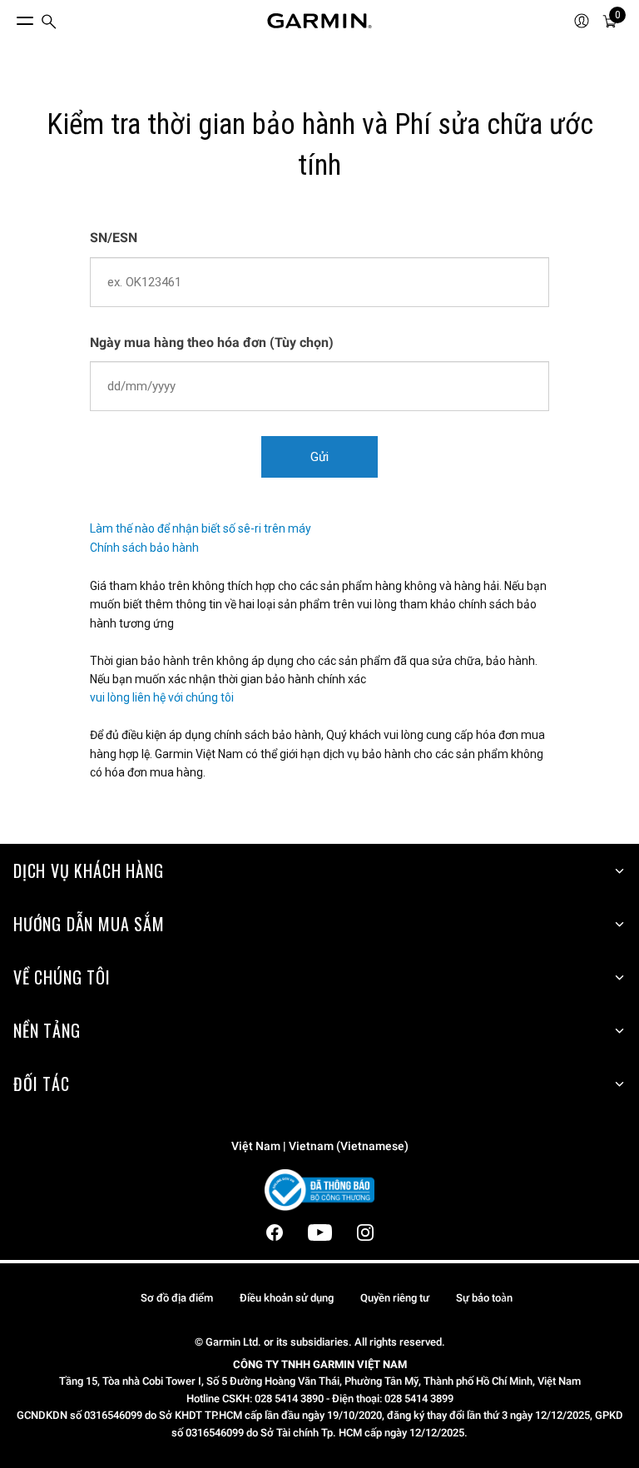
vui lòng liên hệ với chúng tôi (162, 697)
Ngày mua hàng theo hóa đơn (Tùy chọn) (212, 342)
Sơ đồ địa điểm (177, 1298)
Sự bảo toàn (484, 1298)
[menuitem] (49, 21)
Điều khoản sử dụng (287, 1298)
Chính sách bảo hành (144, 547)
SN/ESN (113, 237)
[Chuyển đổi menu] (10, 16)
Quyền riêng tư (394, 1298)
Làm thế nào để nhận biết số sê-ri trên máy (200, 528)
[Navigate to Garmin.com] (319, 21)
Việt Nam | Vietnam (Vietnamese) (320, 1146)
